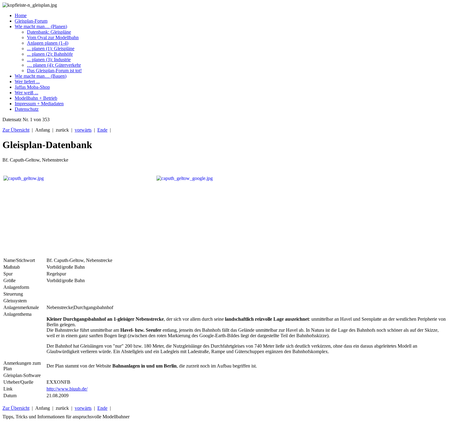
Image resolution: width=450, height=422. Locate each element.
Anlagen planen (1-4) (47, 43)
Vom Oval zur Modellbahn (53, 37)
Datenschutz (27, 109)
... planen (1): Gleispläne (50, 48)
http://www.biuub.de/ (67, 388)
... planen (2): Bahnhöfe (50, 54)
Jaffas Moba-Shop (32, 87)
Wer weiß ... (26, 92)
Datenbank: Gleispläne (49, 32)
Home (21, 15)
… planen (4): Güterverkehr (54, 65)
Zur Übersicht (15, 130)
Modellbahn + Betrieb (36, 98)
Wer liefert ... (27, 81)
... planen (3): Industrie (49, 59)
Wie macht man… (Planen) (41, 26)
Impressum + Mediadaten (39, 103)
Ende (102, 130)
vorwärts (83, 130)
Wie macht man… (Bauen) (40, 76)
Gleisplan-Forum (31, 21)
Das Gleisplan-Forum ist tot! (54, 70)
